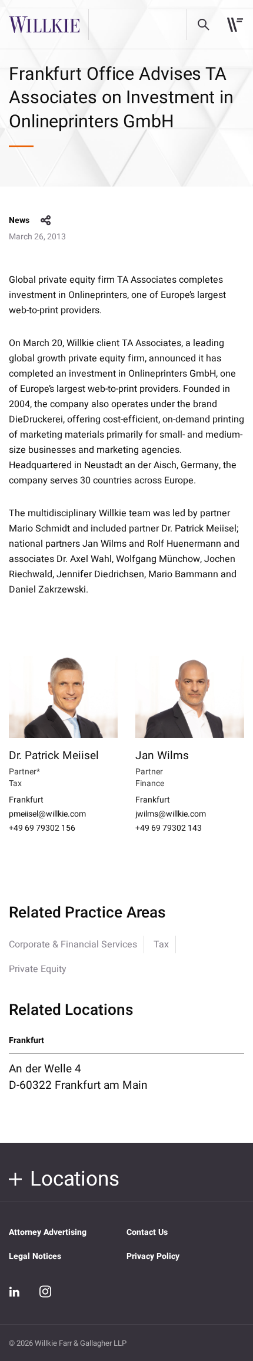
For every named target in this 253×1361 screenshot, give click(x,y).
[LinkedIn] (15, 1292)
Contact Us (147, 1232)
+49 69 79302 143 (168, 828)
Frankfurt (26, 800)
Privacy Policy (152, 1256)
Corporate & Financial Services (73, 944)
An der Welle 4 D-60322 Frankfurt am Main (78, 1077)
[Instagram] (45, 1291)
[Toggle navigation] (235, 25)
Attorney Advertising (47, 1232)
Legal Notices (35, 1256)
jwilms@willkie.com (170, 814)
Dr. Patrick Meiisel (54, 755)
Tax (161, 944)
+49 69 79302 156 (42, 828)
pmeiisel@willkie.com (47, 814)
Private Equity (37, 969)
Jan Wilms (162, 755)
